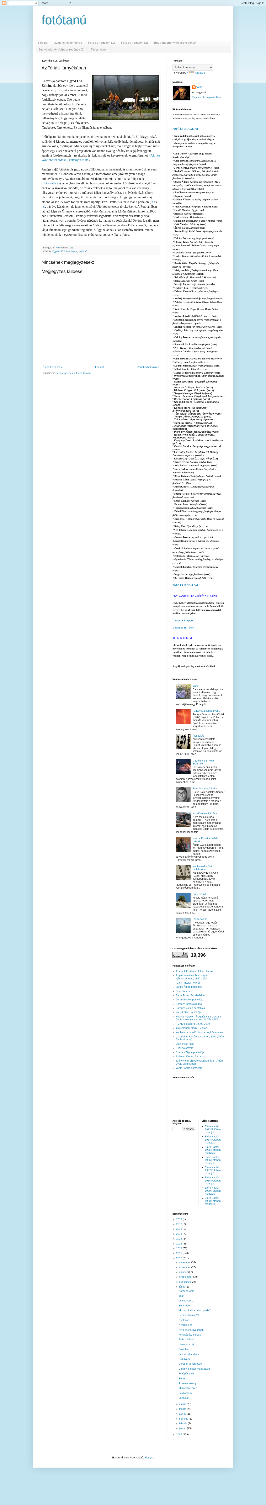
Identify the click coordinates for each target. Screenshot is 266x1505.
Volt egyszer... (186, 1300)
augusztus (185, 1281)
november (185, 1267)
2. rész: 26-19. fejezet (183, 627)
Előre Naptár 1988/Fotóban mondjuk (213, 1180)
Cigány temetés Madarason (194, 1368)
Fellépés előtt (186, 1373)
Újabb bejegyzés (52, 367)
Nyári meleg (185, 1325)
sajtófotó (83, 251)
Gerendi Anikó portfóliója (189, 999)
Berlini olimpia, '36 (189, 1315)
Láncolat (183, 1397)
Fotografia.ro (51, 183)
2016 (179, 1228)
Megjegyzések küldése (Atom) (74, 373)
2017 (179, 1224)
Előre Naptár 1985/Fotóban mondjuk (213, 1150)
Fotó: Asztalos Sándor (205, 788)
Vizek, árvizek (186, 1344)
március (184, 1418)
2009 (179, 1434)
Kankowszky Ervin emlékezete (203, 868)
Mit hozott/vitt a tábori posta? (195, 1310)
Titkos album (99, 49)
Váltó (195, 685)
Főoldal (43, 42)
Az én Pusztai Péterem (188, 982)
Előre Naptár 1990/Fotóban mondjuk (213, 1200)
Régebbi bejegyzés (148, 367)
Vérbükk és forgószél (190, 1363)
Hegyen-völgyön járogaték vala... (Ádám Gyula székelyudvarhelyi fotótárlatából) (198, 1018)
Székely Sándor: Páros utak (191, 1056)
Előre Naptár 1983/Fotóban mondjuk (213, 1129)
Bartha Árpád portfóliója (189, 986)
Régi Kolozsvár (184, 1048)
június (183, 1404)
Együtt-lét (184, 1349)
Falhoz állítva (186, 1339)
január (183, 1428)
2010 (179, 1258)
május (183, 1408)
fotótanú (64, 20)
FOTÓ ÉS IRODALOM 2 (186, 585)
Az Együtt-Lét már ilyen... (206, 710)
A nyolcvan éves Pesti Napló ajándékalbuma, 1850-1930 (192, 977)
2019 (179, 1219)
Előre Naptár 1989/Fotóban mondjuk (213, 1190)
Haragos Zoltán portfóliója (190, 1008)
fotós (199, 87)
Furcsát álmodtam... (190, 1354)
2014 (179, 1238)
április (183, 1413)
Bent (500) (185, 1305)
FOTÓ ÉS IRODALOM (185, 129)
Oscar (74, 251)
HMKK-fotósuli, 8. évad (205, 813)
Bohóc (182, 1378)
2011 (179, 1253)
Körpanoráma (186, 1291)
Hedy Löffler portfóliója (188, 1012)
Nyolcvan (184, 1320)
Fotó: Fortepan (184, 991)
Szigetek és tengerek (68, 42)
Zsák (181, 1295)
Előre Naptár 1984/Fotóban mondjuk (213, 1139)
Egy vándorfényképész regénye (175, 42)
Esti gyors (184, 1359)
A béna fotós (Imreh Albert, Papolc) (195, 971)
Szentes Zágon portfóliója (190, 1052)
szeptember (186, 1276)
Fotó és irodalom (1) (101, 42)
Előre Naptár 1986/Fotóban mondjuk (213, 1160)
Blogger (148, 1457)
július (182, 1286)
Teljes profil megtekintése (206, 97)
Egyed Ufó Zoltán (61, 251)
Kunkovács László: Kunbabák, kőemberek (199, 1032)
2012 (179, 1248)
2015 (179, 1233)
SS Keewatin (200, 919)
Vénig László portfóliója (189, 1068)
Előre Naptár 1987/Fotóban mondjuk (213, 1170)
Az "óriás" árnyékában (191, 1329)
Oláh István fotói (185, 1043)
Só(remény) (199, 894)
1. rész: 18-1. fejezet (182, 620)
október (183, 1272)
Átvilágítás (198, 735)
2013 (179, 1243)
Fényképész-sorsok (190, 1334)
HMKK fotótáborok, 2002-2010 (193, 1023)
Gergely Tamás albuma (189, 1004)
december (185, 1262)
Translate (200, 72)
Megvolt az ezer (188, 1388)
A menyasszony (187, 1383)
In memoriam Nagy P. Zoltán (191, 1028)
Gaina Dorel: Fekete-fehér (190, 995)
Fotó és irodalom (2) (134, 42)
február (183, 1423)
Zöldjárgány (185, 1393)
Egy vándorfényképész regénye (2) (61, 49)
